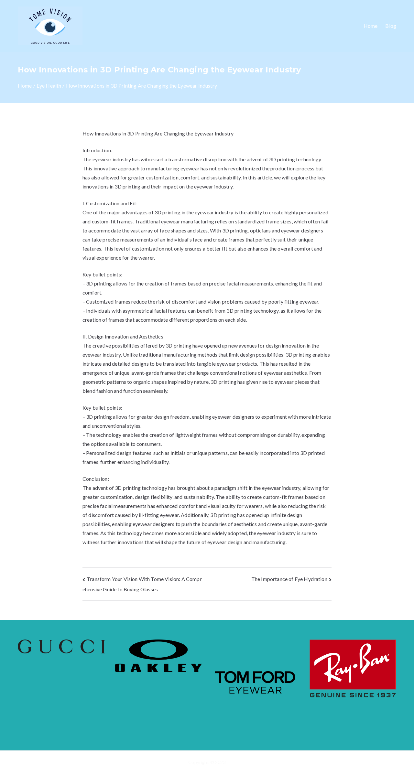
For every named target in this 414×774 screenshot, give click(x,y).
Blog (390, 26)
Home (371, 26)
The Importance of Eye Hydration (289, 579)
